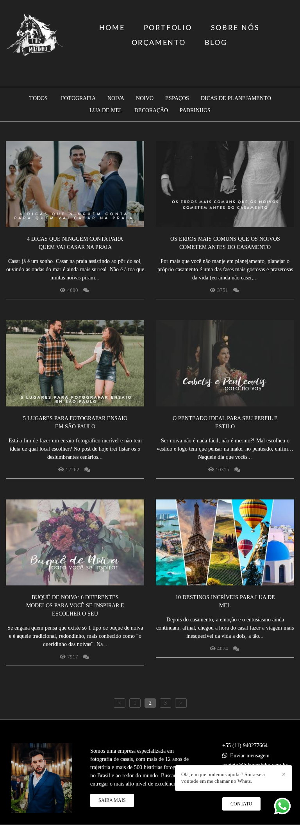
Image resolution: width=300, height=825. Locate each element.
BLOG (216, 43)
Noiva (115, 98)
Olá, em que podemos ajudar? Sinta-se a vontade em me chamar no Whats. (223, 777)
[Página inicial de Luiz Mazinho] (35, 35)
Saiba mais (112, 800)
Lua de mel (106, 110)
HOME (112, 28)
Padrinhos (195, 110)
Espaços (177, 98)
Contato (241, 804)
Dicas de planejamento (236, 98)
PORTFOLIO (168, 28)
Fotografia (78, 98)
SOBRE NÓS (235, 28)
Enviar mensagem (250, 756)
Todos (38, 98)
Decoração (151, 110)
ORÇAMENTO (159, 43)
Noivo (145, 98)
